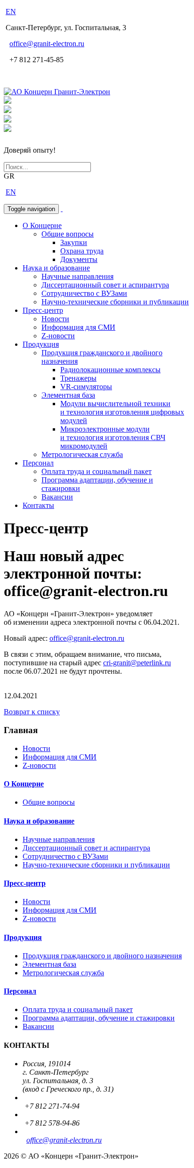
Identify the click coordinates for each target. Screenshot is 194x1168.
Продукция (41, 344)
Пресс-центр (43, 310)
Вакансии (57, 497)
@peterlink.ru (137, 663)
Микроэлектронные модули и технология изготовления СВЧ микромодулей (112, 437)
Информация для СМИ (78, 327)
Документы (78, 259)
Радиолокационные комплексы (110, 370)
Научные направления (77, 276)
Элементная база (68, 395)
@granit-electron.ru (46, 44)
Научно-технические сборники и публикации (115, 302)
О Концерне (42, 225)
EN (11, 12)
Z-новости (58, 336)
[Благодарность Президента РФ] (7, 101)
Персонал (38, 463)
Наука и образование (56, 268)
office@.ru (86, 638)
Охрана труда (82, 251)
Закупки (73, 242)
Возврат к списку (32, 712)
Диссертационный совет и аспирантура (105, 285)
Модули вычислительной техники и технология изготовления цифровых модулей (122, 412)
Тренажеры (78, 378)
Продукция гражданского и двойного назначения (102, 956)
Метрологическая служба (82, 454)
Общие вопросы (67, 234)
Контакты (38, 505)
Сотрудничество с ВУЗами (84, 293)
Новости (55, 319)
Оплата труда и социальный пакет (96, 471)
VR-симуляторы (86, 387)
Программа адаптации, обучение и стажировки (99, 1018)
